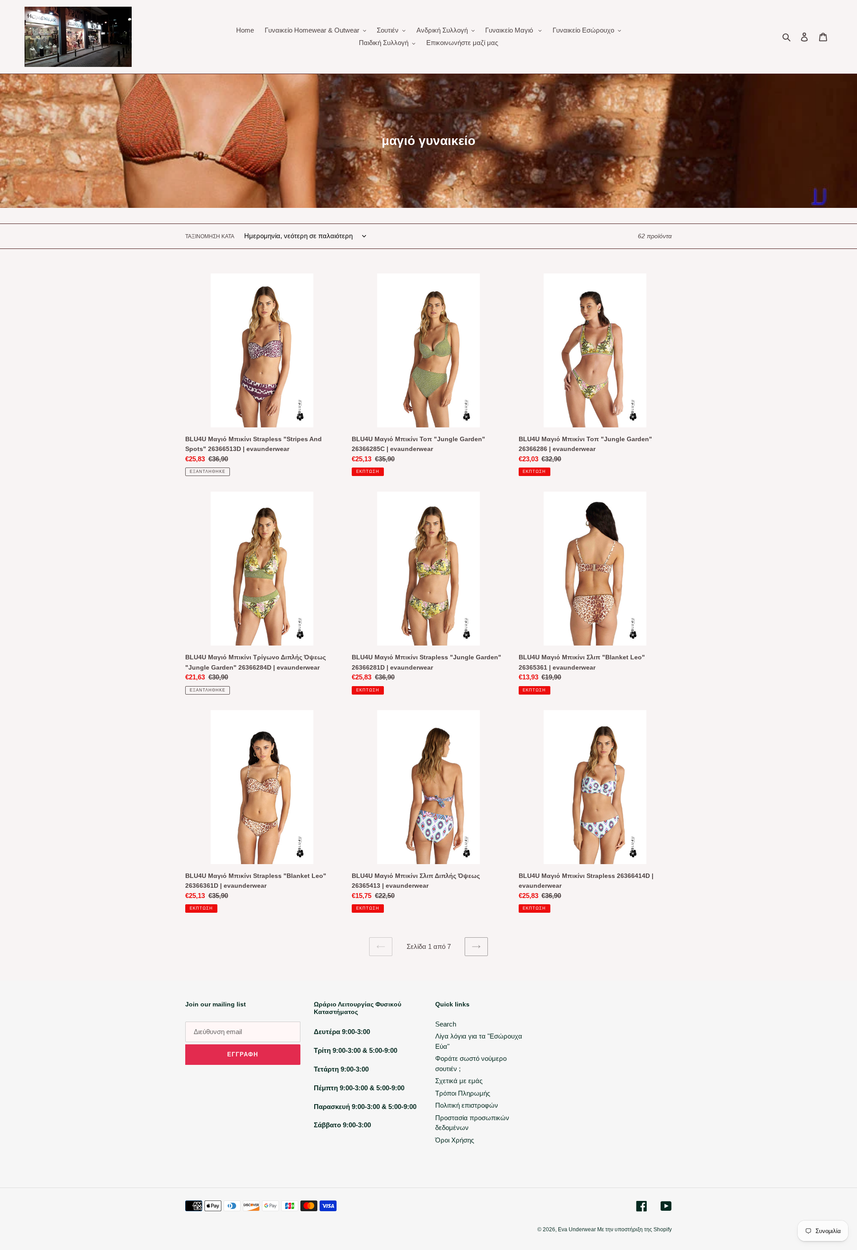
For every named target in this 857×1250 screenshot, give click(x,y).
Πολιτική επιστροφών (466, 1105)
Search (445, 1024)
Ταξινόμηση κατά (209, 236)
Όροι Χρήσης (454, 1140)
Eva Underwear (577, 1229)
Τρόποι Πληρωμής (462, 1093)
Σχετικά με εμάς (459, 1080)
